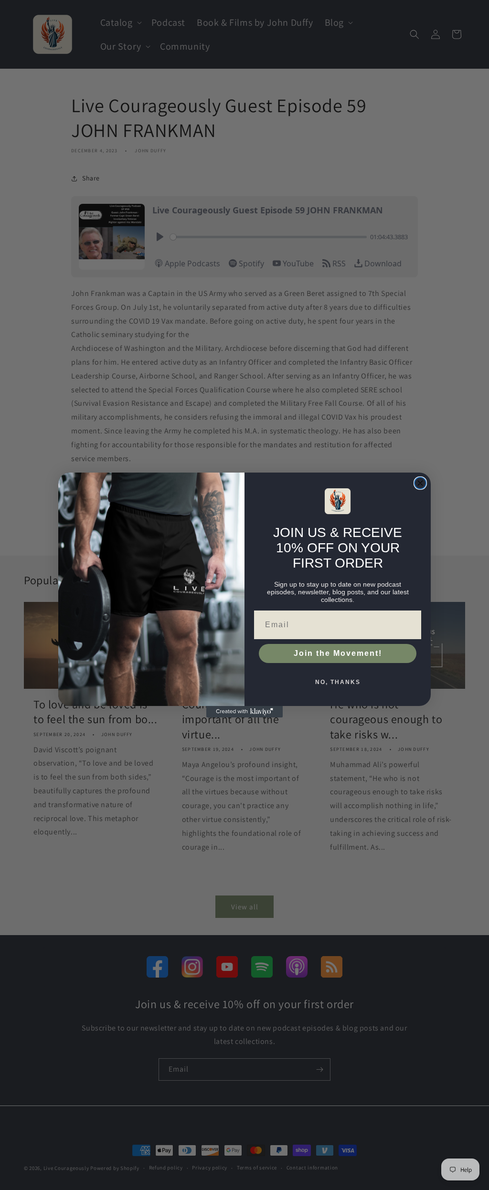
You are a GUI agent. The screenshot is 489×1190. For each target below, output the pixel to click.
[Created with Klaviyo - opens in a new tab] (244, 711)
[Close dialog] (420, 483)
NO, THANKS (338, 682)
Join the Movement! (338, 653)
